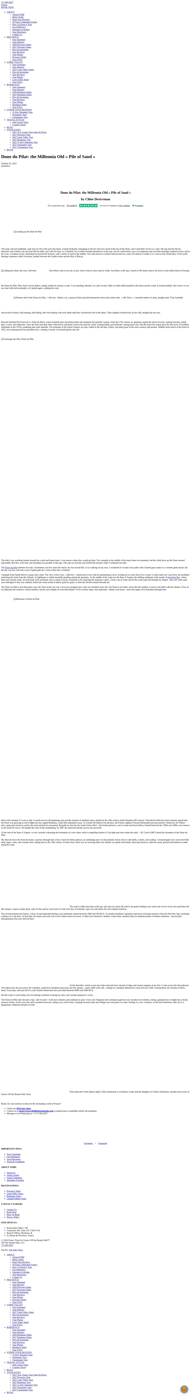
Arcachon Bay (173, 577)
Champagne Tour (20, 117)
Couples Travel (19, 125)
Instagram (102, 1143)
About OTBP (18, 14)
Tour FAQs (17, 59)
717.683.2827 (7, 2)
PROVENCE (13, 37)
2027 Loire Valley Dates (23, 69)
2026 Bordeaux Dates (22, 92)
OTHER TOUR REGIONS (19, 110)
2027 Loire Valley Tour (22, 137)
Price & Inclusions (20, 49)
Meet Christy (18, 17)
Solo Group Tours (20, 122)
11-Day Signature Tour (22, 112)
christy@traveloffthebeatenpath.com (36, 1111)
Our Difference (19, 27)
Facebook (88, 1143)
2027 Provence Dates (21, 47)
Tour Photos (17, 54)
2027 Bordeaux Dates (22, 95)
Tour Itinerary (18, 42)
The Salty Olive (16, 1250)
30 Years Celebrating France (24, 22)
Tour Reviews (18, 52)
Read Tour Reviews (21, 19)
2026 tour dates (23, 1108)
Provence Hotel (19, 57)
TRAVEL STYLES (15, 120)
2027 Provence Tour (21, 135)
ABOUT (11, 12)
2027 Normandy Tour (22, 145)
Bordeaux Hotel (19, 105)
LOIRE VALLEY (15, 62)
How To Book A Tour (22, 24)
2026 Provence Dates (21, 44)
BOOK (10, 150)
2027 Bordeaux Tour (21, 140)
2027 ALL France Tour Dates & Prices (29, 132)
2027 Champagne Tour (22, 147)
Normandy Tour (19, 115)
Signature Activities (21, 29)
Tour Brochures (19, 32)
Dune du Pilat (11, 567)
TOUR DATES (14, 130)
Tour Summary (19, 39)
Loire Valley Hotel (20, 79)
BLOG (10, 127)
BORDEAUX (13, 84)
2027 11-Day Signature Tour (25, 142)
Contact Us (17, 34)
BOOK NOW (7, 7)
